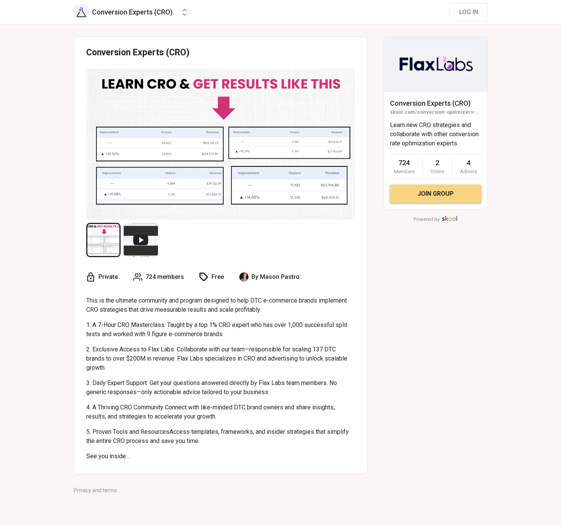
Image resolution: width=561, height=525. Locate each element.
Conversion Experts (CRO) (430, 103)
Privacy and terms (95, 490)
